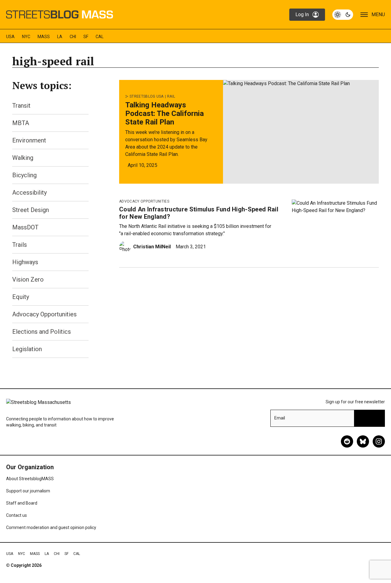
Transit (21, 105)
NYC (26, 36)
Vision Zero (28, 279)
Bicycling (24, 175)
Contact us (16, 515)
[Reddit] (347, 441)
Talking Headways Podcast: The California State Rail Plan (164, 113)
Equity (20, 296)
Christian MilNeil (152, 247)
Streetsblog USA (147, 96)
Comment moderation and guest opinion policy (51, 527)
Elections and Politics (41, 331)
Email (279, 418)
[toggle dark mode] (342, 14)
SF (85, 36)
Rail (171, 96)
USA (10, 36)
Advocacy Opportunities (44, 314)
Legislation (27, 349)
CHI (73, 36)
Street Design (30, 210)
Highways (25, 262)
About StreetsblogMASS (30, 478)
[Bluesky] (363, 441)
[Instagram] (379, 441)
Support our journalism (28, 490)
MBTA (20, 123)
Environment (29, 140)
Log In (302, 14)
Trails (19, 244)
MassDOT (25, 227)
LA (59, 36)
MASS (44, 36)
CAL (100, 36)
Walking (22, 157)
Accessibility (29, 192)
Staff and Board (21, 503)
